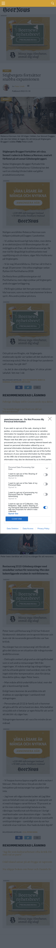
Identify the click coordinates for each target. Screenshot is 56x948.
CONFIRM (17, 519)
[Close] (50, 419)
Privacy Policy (43, 528)
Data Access (28, 528)
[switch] (45, 474)
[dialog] (28, 474)
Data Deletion (12, 528)
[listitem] (28, 468)
